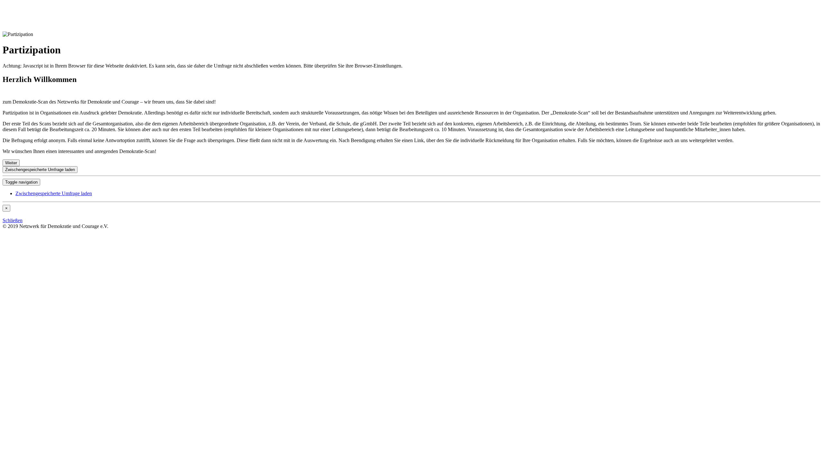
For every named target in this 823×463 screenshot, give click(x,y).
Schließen (13, 220)
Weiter (11, 162)
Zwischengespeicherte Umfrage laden (40, 169)
